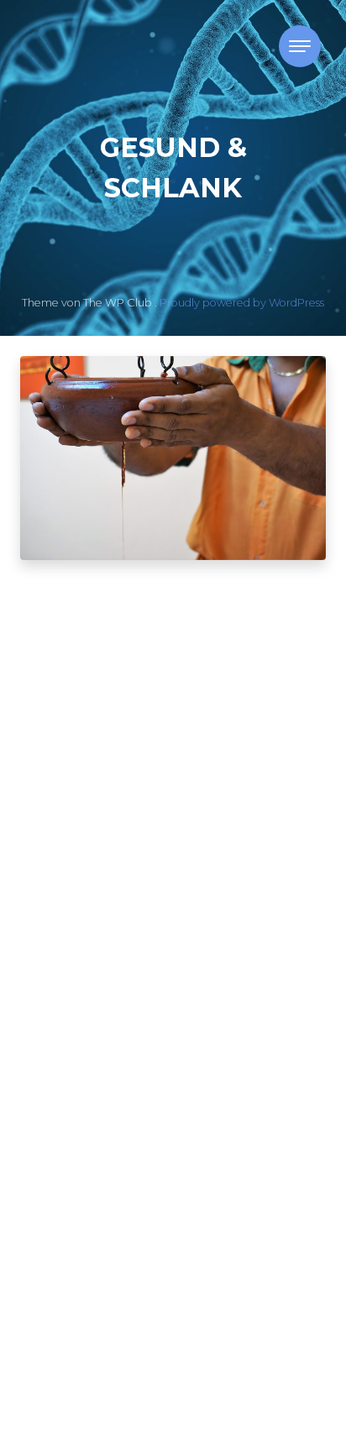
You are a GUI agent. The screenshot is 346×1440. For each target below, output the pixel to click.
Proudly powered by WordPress (242, 302)
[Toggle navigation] (300, 46)
